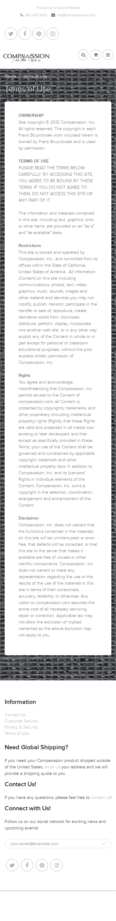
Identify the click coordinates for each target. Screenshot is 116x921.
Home (10, 76)
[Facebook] (25, 33)
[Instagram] (52, 33)
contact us (100, 797)
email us (53, 767)
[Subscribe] (103, 844)
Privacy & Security (21, 727)
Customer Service (21, 721)
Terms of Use (17, 733)
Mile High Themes (94, 902)
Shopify (54, 902)
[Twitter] (11, 33)
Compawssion (33, 902)
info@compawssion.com (76, 15)
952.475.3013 (36, 15)
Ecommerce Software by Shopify (58, 908)
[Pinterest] (38, 33)
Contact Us (15, 714)
